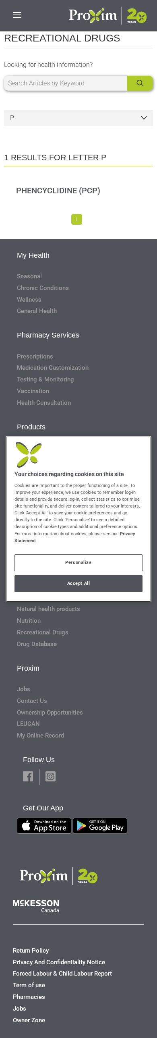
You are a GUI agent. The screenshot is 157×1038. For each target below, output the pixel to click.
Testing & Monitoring (45, 379)
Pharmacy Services (48, 335)
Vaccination (33, 391)
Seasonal (29, 276)
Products (31, 427)
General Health (37, 311)
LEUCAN (28, 723)
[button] (28, 777)
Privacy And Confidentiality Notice (59, 962)
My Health (33, 255)
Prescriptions (35, 356)
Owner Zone (29, 1020)
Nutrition (29, 620)
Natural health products (48, 609)
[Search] (140, 83)
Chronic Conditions (43, 288)
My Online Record (40, 735)
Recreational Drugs (42, 632)
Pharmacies (29, 997)
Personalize (78, 562)
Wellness (29, 299)
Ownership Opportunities (50, 712)
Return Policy (31, 950)
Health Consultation (44, 402)
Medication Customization (53, 367)
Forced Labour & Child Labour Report (62, 973)
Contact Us (32, 700)
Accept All (78, 583)
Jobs (23, 689)
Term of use (29, 985)
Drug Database (37, 644)
